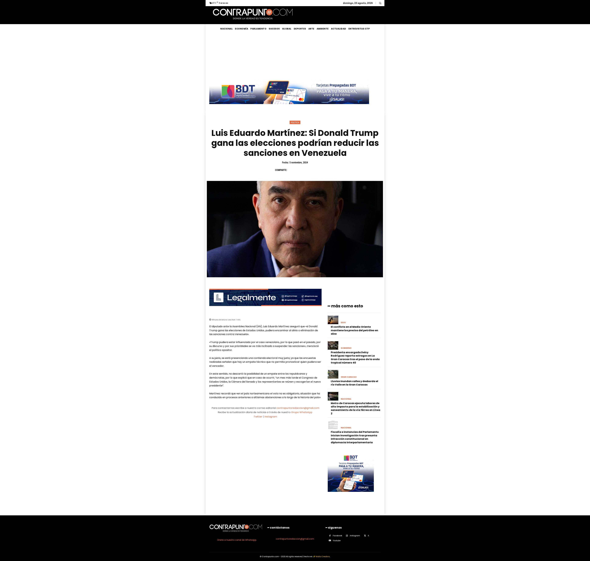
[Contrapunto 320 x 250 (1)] (351, 494)
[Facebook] (291, 170)
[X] (298, 170)
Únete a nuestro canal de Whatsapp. (237, 539)
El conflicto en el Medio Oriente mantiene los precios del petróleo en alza (354, 330)
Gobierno (346, 348)
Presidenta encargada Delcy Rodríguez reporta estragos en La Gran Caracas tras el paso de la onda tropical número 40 (355, 357)
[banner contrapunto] (265, 308)
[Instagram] (347, 536)
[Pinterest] (305, 170)
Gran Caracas (349, 377)
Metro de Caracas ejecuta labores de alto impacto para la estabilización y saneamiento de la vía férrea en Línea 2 (355, 408)
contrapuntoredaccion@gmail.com (297, 408)
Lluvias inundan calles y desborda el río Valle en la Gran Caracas (354, 382)
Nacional (346, 399)
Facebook (337, 535)
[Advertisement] (295, 56)
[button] (380, 3)
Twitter (258, 416)
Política (295, 122)
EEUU (343, 323)
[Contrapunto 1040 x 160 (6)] (289, 106)
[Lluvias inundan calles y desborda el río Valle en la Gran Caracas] (333, 374)
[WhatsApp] (312, 170)
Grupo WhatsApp (302, 412)
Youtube (336, 540)
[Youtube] (330, 540)
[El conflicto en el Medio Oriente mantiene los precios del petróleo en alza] (333, 320)
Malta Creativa (323, 556)
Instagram (270, 416)
